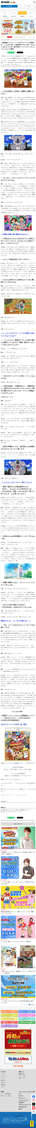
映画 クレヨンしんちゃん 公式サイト (10, 779)
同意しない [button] (31, 1117)
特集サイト (3, 1082)
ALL (5, 13)
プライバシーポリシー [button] (17, 1122)
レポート (31, 13)
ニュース (13, 13)
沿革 (20, 1109)
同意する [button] (31, 1123)
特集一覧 (13, 16)
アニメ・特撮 (22, 1076)
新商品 (2, 1091)
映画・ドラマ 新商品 (6, 1096)
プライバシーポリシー (24, 1104)
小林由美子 (5, 810)
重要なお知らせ (22, 1098)
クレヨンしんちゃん (17, 811)
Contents (3, 1071)
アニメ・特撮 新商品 (6, 1093)
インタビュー (22, 13)
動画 (4, 16)
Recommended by (25, 1004)
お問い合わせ (22, 1106)
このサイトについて (23, 1100)
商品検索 (8, 6)
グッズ (31, 16)
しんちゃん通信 (14, 810)
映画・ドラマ (22, 1078)
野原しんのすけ (6, 811)
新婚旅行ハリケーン (26, 810)
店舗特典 (22, 16)
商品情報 (21, 1096)
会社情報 (21, 1102)
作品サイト (21, 1073)
